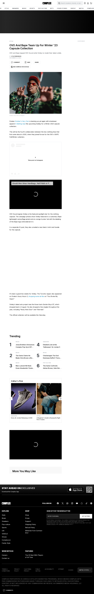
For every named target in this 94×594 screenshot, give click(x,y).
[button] (85, 570)
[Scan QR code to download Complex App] (89, 490)
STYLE (7, 8)
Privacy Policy (51, 524)
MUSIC (24, 8)
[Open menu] (4, 3)
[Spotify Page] (91, 503)
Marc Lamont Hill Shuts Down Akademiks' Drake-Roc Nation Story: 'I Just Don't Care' (24, 367)
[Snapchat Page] (82, 503)
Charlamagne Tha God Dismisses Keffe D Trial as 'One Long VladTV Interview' (52, 357)
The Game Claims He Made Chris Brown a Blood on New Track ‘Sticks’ (25, 357)
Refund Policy (30, 527)
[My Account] (88, 3)
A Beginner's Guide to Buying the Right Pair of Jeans (48, 418)
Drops (27, 518)
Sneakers (46, 341)
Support (28, 521)
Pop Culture (47, 362)
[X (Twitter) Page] (63, 503)
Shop (27, 515)
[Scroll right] (60, 398)
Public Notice (38, 570)
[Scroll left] (11, 398)
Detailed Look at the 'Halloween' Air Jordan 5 (51, 346)
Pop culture (6, 524)
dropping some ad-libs (36, 296)
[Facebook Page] (58, 503)
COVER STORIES (62, 8)
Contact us (5, 558)
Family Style (6, 543)
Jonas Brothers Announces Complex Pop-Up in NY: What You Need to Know (25, 346)
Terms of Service (64, 524)
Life (3, 531)
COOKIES (70, 570)
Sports (4, 527)
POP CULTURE (42, 8)
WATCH (81, 8)
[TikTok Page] (86, 503)
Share (37, 62)
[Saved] (85, 3)
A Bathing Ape (20, 124)
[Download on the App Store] (75, 489)
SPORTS (32, 8)
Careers (4, 555)
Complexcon (6, 540)
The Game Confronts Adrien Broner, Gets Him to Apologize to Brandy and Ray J (52, 367)
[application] (35, 194)
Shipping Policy (30, 524)
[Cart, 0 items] (91, 3)
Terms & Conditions (6, 570)
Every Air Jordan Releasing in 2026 (21, 418)
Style (11, 41)
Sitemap (61, 569)
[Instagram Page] (72, 503)
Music (17, 341)
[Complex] (47, 3)
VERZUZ (73, 8)
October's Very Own (22, 121)
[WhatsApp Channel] (67, 503)
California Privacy (27, 570)
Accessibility (49, 569)
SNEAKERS (15, 8)
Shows (4, 537)
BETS (52, 8)
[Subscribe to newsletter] (86, 516)
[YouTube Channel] (77, 503)
